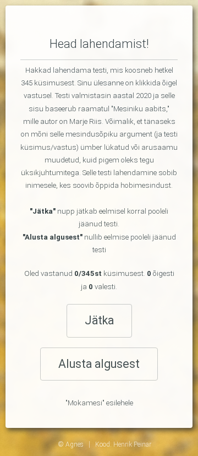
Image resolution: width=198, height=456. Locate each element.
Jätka (99, 320)
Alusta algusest (99, 364)
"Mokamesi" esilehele (99, 403)
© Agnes (71, 444)
